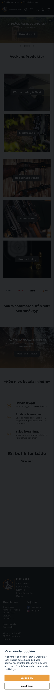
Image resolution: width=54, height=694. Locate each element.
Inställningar (27, 686)
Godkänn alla (27, 678)
